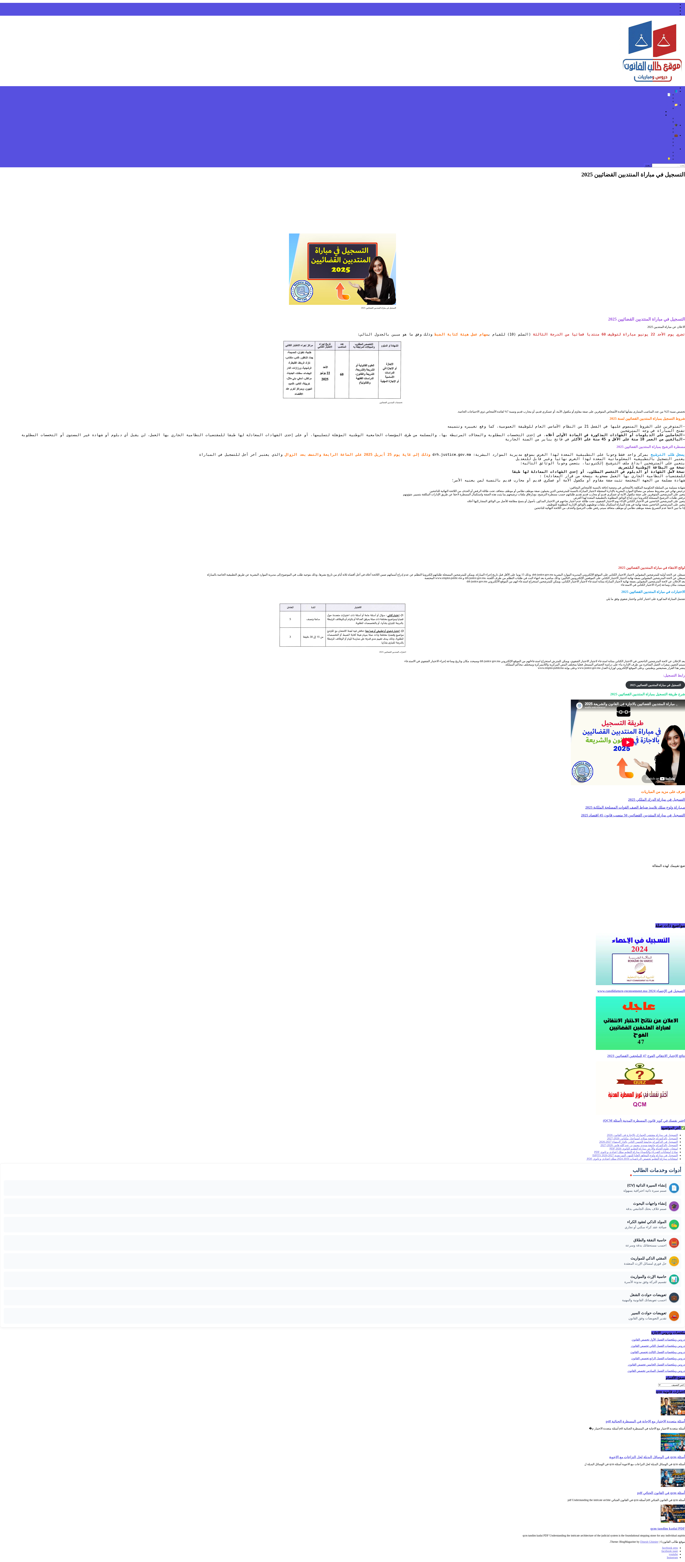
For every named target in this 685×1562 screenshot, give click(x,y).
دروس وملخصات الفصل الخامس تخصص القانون (656, 1364)
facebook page (669, 7)
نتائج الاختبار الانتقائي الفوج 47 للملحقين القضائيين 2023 (646, 1056)
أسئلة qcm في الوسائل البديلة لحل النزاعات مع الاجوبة (647, 1457)
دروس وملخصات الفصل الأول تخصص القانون (658, 1339)
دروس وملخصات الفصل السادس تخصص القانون (656, 1370)
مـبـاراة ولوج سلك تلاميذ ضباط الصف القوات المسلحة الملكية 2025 (635, 807)
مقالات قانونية (655, 111)
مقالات (667, 108)
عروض (667, 121)
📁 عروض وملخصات (665, 104)
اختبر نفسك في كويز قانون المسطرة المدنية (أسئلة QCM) (644, 1120)
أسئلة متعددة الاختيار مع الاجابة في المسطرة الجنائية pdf (645, 1421)
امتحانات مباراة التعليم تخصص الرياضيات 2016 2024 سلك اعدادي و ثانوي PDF (632, 1158)
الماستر (666, 128)
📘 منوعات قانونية (667, 91)
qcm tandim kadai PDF (667, 1528)
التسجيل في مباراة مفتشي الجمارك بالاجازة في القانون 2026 (642, 1135)
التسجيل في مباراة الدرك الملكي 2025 (656, 799)
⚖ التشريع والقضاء (667, 148)
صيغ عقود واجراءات (659, 101)
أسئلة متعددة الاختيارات (657, 98)
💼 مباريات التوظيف (666, 135)
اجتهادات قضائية (661, 155)
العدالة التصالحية (654, 114)
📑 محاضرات (663, 94)
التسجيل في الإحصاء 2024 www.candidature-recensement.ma (641, 991)
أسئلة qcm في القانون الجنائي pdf (661, 1493)
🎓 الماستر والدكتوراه (665, 125)
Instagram (672, 14)
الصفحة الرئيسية (668, 87)
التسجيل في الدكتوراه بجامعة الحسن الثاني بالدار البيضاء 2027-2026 (638, 1141)
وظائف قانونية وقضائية (657, 138)
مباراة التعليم (663, 145)
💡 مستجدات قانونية (658, 159)
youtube (673, 10)
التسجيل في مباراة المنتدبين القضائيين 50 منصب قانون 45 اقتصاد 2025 (633, 815)
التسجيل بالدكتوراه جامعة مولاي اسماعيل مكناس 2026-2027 (642, 1138)
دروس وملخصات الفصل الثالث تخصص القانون (657, 1352)
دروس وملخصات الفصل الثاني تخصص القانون (657, 1345)
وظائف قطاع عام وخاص (656, 142)
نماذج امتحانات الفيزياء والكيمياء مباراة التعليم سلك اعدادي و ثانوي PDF (636, 1152)
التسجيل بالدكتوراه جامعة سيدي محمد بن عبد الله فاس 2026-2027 (639, 1145)
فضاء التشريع (663, 152)
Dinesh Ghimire (649, 1541)
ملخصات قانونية (661, 118)
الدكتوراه (665, 131)
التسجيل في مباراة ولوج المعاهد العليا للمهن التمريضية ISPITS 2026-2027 (635, 1155)
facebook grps (670, 4)
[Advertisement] (342, 207)
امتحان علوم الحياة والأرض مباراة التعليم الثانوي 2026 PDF (644, 1148)
